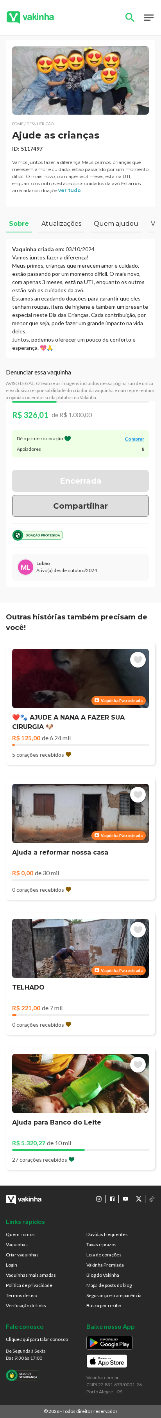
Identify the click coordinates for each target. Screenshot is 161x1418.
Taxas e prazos (101, 1244)
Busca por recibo (103, 1305)
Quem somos (20, 1234)
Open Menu (149, 17)
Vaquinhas (17, 1244)
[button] (80, 80)
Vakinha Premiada (105, 1265)
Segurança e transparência (113, 1295)
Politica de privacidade (29, 1285)
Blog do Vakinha (102, 1275)
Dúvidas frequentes (107, 1234)
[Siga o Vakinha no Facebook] (112, 1199)
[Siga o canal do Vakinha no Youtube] (125, 1199)
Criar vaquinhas (22, 1255)
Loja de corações (104, 1255)
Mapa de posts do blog (109, 1285)
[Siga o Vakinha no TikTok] (152, 1199)
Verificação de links (26, 1305)
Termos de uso (21, 1295)
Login (11, 1265)
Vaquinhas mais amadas (31, 1275)
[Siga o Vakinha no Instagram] (99, 1199)
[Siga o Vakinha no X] (139, 1199)
